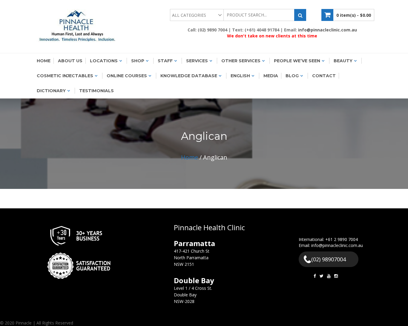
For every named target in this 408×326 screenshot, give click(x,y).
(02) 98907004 (328, 259)
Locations (104, 60)
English (240, 75)
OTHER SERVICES (240, 60)
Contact (324, 75)
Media (270, 75)
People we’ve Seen (297, 60)
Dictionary (51, 90)
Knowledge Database (188, 75)
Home (43, 60)
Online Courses (127, 75)
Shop (137, 60)
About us (70, 60)
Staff (165, 60)
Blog (292, 75)
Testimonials (96, 90)
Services (197, 60)
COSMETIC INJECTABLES (65, 75)
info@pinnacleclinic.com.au (327, 30)
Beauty (343, 60)
